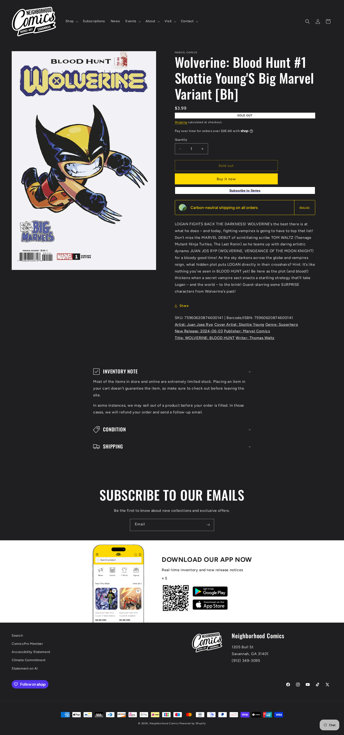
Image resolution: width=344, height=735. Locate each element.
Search (17, 636)
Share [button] (184, 306)
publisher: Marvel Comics (247, 331)
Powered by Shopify (192, 723)
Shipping (181, 122)
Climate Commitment (29, 660)
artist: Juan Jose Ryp (194, 324)
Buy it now (226, 179)
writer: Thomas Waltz (255, 338)
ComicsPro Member (27, 644)
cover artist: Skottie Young (239, 324)
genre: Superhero (281, 324)
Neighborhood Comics (164, 723)
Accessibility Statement (31, 652)
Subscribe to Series (244, 190)
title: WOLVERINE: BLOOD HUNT (205, 338)
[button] (71, 21)
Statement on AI (25, 668)
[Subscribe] (208, 525)
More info (305, 207)
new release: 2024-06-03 (199, 331)
